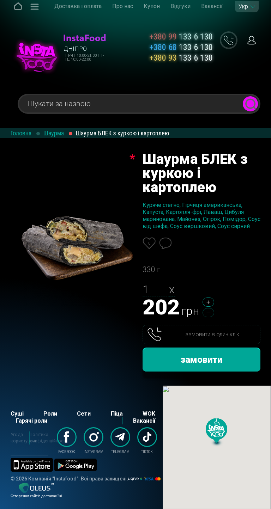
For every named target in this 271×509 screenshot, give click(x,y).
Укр (243, 7)
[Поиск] (250, 103)
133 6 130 (181, 37)
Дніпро (75, 48)
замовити (201, 359)
